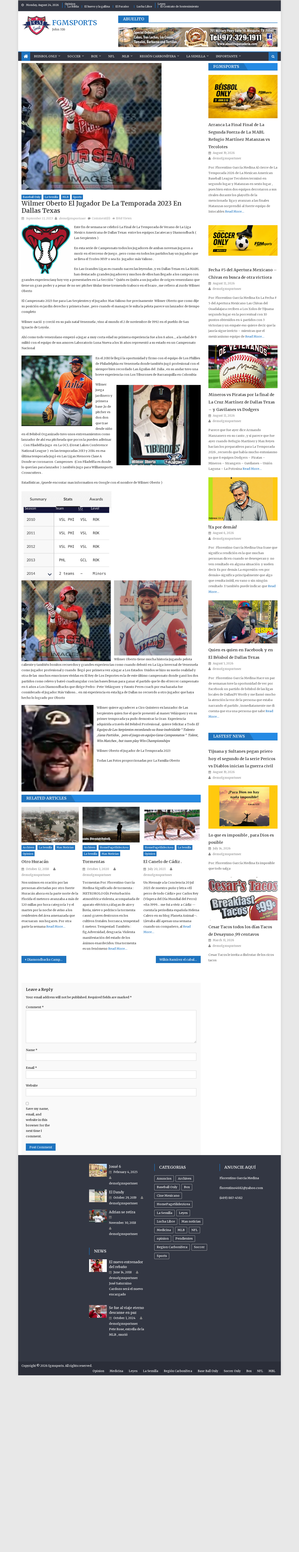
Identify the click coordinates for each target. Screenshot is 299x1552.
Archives (28, 847)
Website (32, 1085)
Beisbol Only (45, 56)
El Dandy (116, 1192)
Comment (35, 1007)
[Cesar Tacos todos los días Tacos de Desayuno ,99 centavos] (243, 898)
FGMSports (226, 66)
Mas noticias (65, 847)
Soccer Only (232, 1371)
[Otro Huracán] (50, 825)
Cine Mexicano (168, 1196)
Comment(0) (101, 218)
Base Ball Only (208, 1371)
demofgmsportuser (72, 218)
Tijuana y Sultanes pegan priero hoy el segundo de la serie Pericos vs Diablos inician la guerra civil (241, 759)
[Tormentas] (111, 825)
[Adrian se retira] (98, 1215)
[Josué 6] (98, 1170)
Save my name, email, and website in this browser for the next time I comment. (38, 1122)
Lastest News (229, 736)
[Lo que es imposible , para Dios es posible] (243, 806)
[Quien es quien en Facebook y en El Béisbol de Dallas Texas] (243, 621)
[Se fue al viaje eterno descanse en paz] (98, 1311)
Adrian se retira (122, 1212)
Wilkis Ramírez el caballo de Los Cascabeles (180, 960)
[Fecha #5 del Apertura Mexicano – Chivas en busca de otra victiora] (243, 241)
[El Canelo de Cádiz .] (172, 825)
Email (31, 1068)
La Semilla (195, 56)
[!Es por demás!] (243, 498)
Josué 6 (115, 1166)
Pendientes (184, 1238)
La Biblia (73, 6)
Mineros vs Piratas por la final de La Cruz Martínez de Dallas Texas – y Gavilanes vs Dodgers (241, 402)
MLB (125, 56)
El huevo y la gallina (97, 6)
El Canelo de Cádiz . (162, 861)
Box (94, 56)
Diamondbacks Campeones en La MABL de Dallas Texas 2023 (46, 960)
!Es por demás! (222, 527)
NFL (111, 56)
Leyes (161, 3)
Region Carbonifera (172, 1247)
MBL (272, 1371)
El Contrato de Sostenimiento (179, 6)
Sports (77, 197)
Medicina (164, 1230)
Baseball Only (31, 197)
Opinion (70, 3)
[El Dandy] (98, 1195)
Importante (226, 56)
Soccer (74, 56)
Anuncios (164, 1178)
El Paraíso (122, 6)
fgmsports (74, 22)
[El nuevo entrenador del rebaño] (98, 1265)
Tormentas (94, 861)
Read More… (55, 926)
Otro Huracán (35, 861)
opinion (28, 853)
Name (31, 1050)
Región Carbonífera (158, 56)
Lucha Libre (144, 6)
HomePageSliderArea (114, 847)
